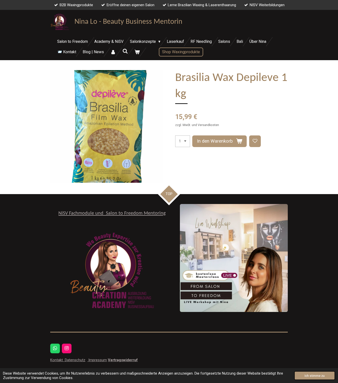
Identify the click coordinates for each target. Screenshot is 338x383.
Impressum (97, 360)
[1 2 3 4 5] (182, 141)
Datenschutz (74, 360)
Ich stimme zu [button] (315, 376)
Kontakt (57, 360)
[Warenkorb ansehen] (137, 52)
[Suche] (125, 51)
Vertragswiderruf (123, 360)
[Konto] (113, 52)
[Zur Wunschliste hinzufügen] (255, 141)
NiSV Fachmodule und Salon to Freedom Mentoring (112, 213)
